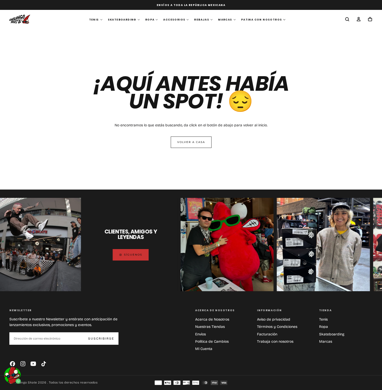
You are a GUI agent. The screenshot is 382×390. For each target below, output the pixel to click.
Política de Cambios (212, 341)
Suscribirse (101, 338)
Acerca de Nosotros (212, 319)
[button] (347, 19)
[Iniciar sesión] (358, 19)
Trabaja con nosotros (275, 341)
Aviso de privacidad (273, 319)
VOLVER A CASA (191, 142)
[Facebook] (12, 364)
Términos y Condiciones (277, 326)
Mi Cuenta (203, 349)
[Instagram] (23, 364)
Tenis (323, 319)
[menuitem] (96, 19)
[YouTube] (33, 364)
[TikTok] (44, 364)
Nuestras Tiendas (210, 326)
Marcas (325, 341)
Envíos (200, 334)
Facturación (267, 334)
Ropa (323, 326)
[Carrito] (370, 19)
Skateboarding (331, 334)
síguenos (119, 254)
